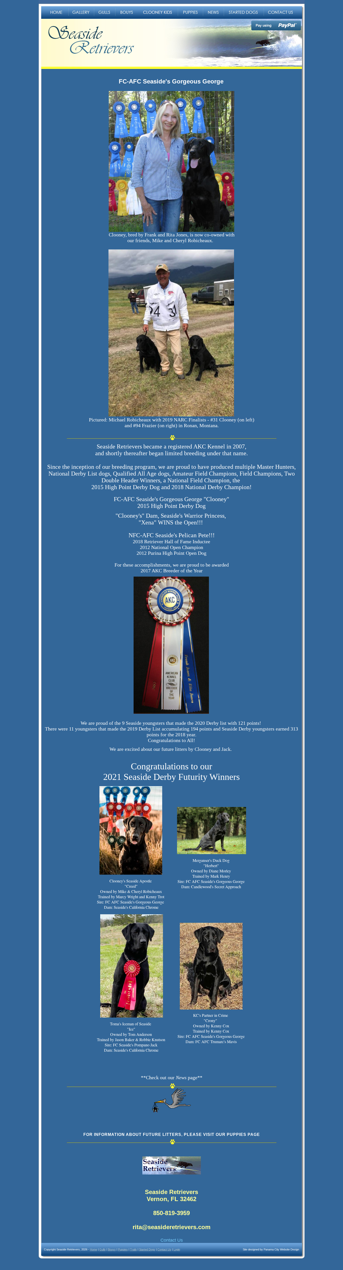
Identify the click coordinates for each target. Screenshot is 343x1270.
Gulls (102, 1249)
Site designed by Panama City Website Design (271, 1249)
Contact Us (171, 1240)
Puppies (123, 1249)
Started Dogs (147, 1249)
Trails (133, 1249)
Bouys (112, 1249)
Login (177, 1249)
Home (93, 1249)
